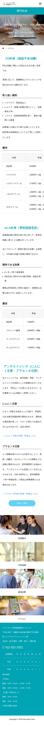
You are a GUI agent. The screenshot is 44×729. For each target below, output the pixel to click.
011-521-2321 (14, 647)
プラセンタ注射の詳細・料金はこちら (21, 494)
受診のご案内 (22, 503)
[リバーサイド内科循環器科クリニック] (10, 3)
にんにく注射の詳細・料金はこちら (20, 436)
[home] (3, 48)
